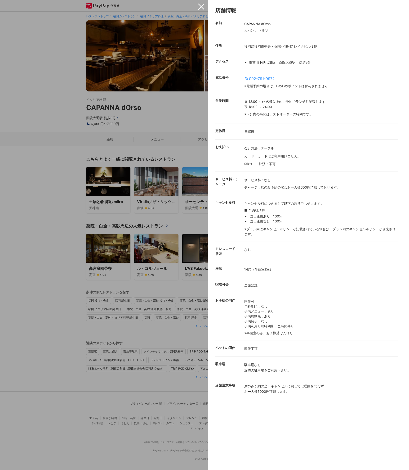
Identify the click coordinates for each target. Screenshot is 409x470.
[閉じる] (201, 6)
